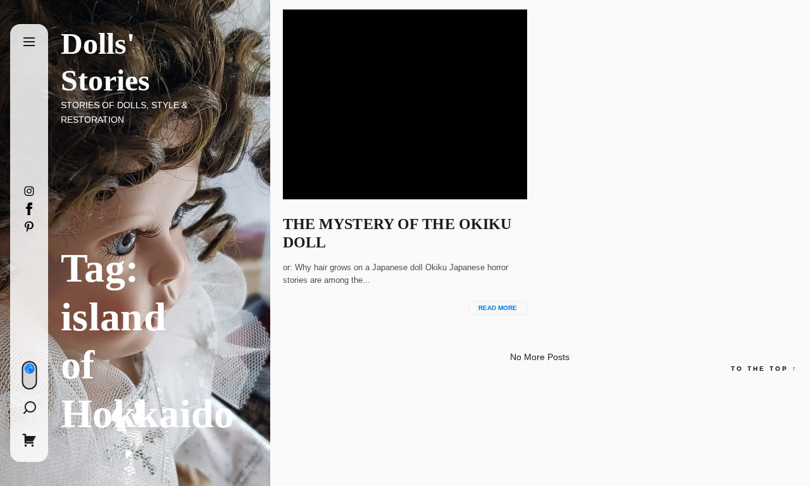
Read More (497, 307)
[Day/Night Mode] (29, 375)
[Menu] (29, 42)
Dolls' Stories (105, 62)
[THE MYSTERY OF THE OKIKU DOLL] (405, 104)
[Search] (29, 407)
